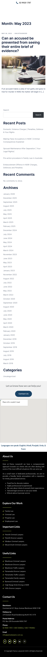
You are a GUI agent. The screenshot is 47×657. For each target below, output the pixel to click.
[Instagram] (24, 641)
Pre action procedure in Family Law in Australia (22, 158)
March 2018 (8, 363)
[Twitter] (9, 641)
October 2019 (9, 343)
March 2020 (8, 327)
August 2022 (8, 278)
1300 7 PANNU (29, 628)
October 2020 (9, 299)
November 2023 (10, 254)
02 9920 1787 (7, 628)
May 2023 (7, 262)
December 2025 (10, 198)
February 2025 (9, 226)
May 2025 (7, 214)
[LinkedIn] (19, 641)
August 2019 (8, 351)
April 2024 (7, 246)
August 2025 (8, 206)
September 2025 (10, 202)
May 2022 (7, 291)
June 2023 (7, 258)
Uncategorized (21, 33)
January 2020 (9, 335)
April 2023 (7, 266)
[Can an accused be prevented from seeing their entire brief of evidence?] (23, 70)
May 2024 (7, 242)
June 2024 (7, 238)
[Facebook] (4, 641)
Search (6, 110)
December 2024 (10, 230)
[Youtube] (14, 641)
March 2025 (8, 222)
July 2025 (7, 210)
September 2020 (10, 303)
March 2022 (8, 295)
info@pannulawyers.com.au (13, 635)
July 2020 (7, 311)
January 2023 (9, 270)
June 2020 (7, 315)
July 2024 (7, 234)
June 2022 (7, 287)
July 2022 (7, 283)
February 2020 (9, 331)
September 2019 (10, 347)
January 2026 (9, 194)
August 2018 (8, 359)
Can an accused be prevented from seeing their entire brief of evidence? (21, 44)
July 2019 (7, 355)
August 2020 (8, 307)
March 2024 (8, 250)
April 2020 (7, 323)
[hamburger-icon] (43, 13)
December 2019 (9, 339)
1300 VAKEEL (18, 628)
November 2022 (10, 274)
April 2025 (7, 218)
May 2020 (7, 319)
